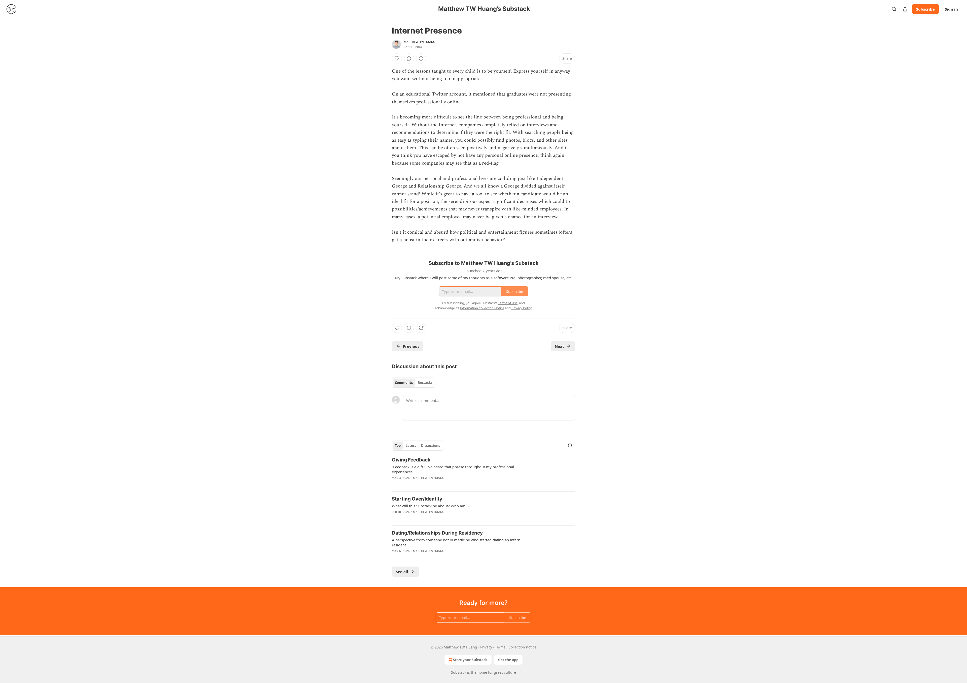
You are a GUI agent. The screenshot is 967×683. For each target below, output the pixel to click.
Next (559, 346)
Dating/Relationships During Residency (437, 533)
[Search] (894, 9)
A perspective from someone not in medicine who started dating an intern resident (456, 542)
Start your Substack (470, 659)
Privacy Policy (521, 308)
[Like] (397, 58)
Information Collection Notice (482, 308)
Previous (411, 346)
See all (402, 571)
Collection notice (522, 647)
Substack (458, 672)
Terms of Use (507, 303)
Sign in (951, 9)
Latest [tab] (411, 445)
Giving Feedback (411, 460)
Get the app (508, 659)
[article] (483, 472)
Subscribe (925, 9)
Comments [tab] (404, 382)
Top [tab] (398, 445)
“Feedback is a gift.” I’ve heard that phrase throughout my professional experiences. (453, 469)
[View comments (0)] (409, 58)
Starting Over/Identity (417, 499)
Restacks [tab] (425, 382)
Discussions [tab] (430, 445)
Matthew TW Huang (419, 42)
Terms (500, 647)
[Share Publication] (905, 9)
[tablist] (413, 383)
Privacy (486, 647)
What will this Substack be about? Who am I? (430, 505)
